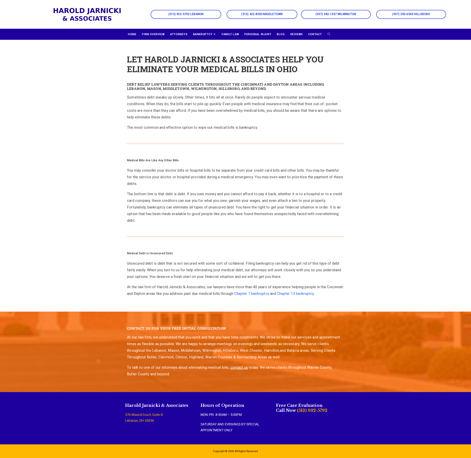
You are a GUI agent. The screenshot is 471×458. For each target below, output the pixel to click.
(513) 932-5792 (311, 410)
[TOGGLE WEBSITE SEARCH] (329, 34)
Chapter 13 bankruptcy (295, 293)
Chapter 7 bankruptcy (251, 293)
